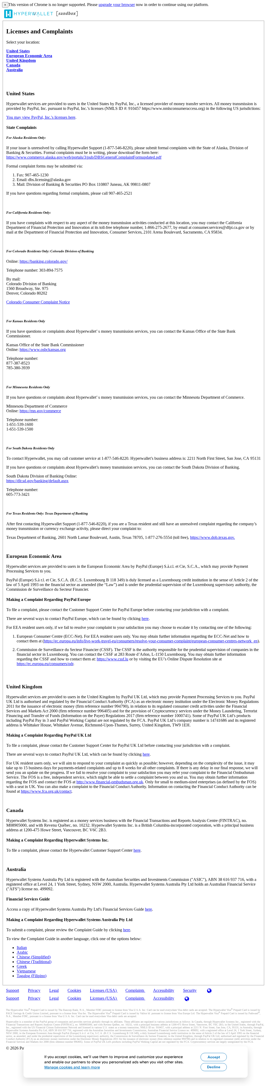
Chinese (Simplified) (34, 957)
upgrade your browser (117, 4)
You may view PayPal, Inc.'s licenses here (40, 117)
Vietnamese (26, 971)
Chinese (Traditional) (34, 961)
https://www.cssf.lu (112, 659)
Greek (22, 966)
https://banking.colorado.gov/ (44, 261)
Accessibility (163, 990)
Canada (13, 65)
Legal (54, 990)
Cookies (74, 990)
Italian (22, 947)
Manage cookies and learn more (72, 1067)
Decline (213, 1067)
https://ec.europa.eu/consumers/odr (45, 663)
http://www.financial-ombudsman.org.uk (109, 782)
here (145, 618)
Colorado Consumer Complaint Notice (38, 302)
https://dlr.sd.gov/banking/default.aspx (37, 481)
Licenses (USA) (104, 990)
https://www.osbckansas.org (43, 349)
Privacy (34, 990)
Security (190, 990)
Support (12, 990)
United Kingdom (21, 60)
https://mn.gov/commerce (40, 411)
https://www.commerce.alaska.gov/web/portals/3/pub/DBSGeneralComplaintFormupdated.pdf (83, 157)
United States (18, 51)
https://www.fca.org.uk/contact (46, 791)
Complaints (135, 990)
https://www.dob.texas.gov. (212, 537)
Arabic (22, 952)
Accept (214, 1057)
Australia (14, 70)
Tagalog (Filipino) (31, 976)
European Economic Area (29, 55)
